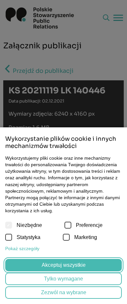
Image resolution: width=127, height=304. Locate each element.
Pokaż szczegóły (22, 248)
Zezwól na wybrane (63, 292)
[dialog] (63, 152)
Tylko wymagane (63, 278)
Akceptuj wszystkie (64, 265)
